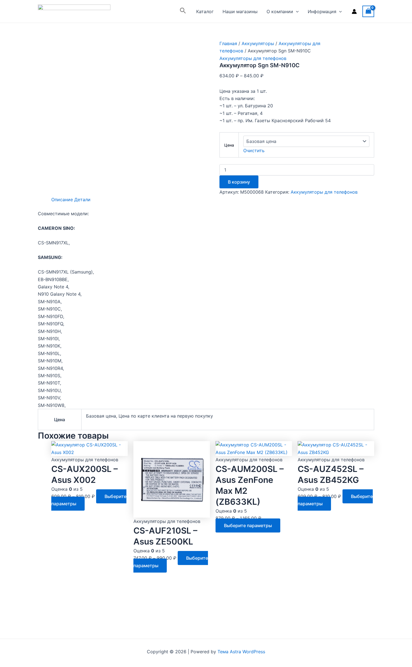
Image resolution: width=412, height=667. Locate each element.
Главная (228, 43)
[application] (296, 11)
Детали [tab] (82, 199)
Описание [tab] (62, 199)
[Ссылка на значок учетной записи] (354, 11)
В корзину (239, 182)
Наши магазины (240, 11)
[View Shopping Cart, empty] (368, 11)
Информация (322, 11)
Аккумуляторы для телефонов (252, 58)
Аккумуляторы (258, 43)
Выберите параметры (248, 525)
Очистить (254, 150)
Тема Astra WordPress (241, 651)
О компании (280, 11)
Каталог (205, 11)
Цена (229, 145)
